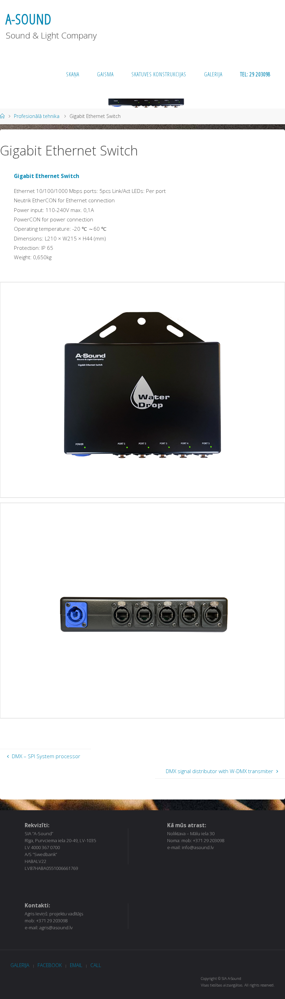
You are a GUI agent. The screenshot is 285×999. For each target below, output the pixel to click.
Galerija (19, 965)
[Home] (2, 116)
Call (95, 965)
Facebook (50, 965)
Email (76, 965)
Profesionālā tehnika (36, 116)
